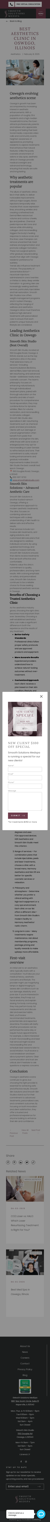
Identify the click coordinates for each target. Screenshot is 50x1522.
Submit (15, 816)
